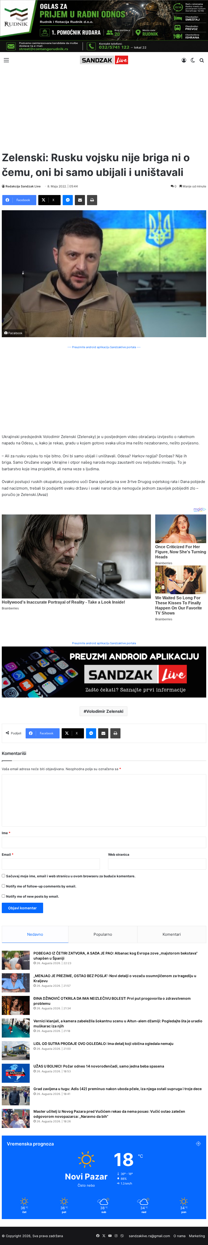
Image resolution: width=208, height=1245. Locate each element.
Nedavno (35, 934)
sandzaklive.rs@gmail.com (149, 1236)
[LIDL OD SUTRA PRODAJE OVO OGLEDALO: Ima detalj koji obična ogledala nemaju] (16, 1050)
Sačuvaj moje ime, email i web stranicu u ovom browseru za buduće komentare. (70, 876)
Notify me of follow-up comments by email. (41, 886)
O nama (179, 1236)
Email (7, 854)
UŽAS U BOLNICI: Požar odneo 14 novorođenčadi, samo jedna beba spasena (98, 1066)
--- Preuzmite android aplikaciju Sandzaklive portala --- (104, 347)
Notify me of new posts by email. (32, 896)
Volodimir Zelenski (104, 711)
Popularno (103, 934)
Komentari (172, 934)
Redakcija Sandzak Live (23, 186)
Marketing (197, 1236)
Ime (6, 833)
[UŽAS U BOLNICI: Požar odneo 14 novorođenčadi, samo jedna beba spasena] (16, 1073)
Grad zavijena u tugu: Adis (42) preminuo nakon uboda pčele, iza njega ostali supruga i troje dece (117, 1089)
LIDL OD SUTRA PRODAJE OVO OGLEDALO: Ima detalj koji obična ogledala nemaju (103, 1043)
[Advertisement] (104, 107)
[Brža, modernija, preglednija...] (104, 671)
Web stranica (118, 854)
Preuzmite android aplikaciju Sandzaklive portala (104, 643)
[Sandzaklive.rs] (104, 60)
